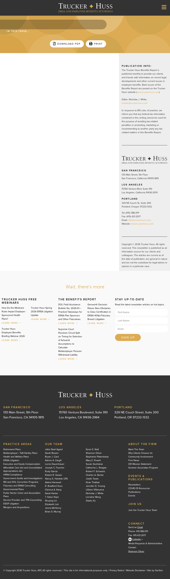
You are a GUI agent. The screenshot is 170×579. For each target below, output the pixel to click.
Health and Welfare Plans (16, 456)
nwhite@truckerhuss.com (134, 103)
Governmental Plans (13, 489)
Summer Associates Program (143, 467)
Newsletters (134, 484)
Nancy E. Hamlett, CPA (56, 478)
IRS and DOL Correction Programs (20, 482)
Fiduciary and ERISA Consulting (19, 485)
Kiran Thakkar (93, 482)
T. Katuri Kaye (52, 497)
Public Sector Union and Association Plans (22, 494)
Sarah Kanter (51, 493)
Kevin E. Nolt (92, 449)
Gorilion (159, 570)
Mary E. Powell (93, 460)
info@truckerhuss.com (140, 220)
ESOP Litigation (11, 503)
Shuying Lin (51, 500)
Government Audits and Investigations (22, 478)
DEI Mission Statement (139, 464)
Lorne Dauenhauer (54, 464)
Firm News (133, 460)
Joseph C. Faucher (54, 467)
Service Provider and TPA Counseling (22, 500)
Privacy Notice (117, 570)
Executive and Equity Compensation (21, 464)
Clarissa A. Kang (53, 489)
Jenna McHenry (53, 508)
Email (140, 527)
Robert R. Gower (53, 475)
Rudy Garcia (51, 471)
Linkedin (136, 539)
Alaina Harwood (53, 482)
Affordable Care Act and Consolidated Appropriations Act (22, 469)
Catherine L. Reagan (96, 467)
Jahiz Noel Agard (54, 449)
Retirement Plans (12, 449)
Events (131, 495)
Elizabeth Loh (52, 504)
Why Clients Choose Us (140, 453)
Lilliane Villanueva (95, 489)
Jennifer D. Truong (95, 486)
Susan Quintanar (94, 464)
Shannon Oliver (94, 453)
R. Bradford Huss (54, 486)
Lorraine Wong (93, 497)
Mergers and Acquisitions (16, 507)
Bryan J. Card (52, 456)
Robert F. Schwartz (95, 471)
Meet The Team (136, 449)
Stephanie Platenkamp (97, 456)
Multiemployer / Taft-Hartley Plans (20, 453)
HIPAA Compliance (12, 474)
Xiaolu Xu (91, 500)
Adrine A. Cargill (53, 460)
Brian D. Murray (53, 511)
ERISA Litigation (11, 460)
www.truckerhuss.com (148, 92)
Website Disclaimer (135, 570)
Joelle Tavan (92, 478)
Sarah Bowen (52, 453)
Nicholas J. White (94, 493)
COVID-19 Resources (139, 488)
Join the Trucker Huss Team (142, 510)
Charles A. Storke (95, 475)
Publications (134, 492)
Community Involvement (140, 456)
